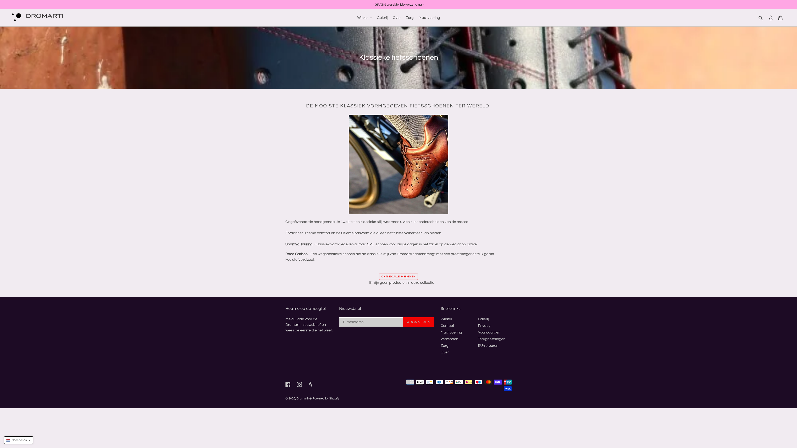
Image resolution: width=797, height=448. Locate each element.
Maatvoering (451, 332)
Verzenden (449, 339)
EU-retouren (488, 346)
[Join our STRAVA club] (312, 386)
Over (445, 352)
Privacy (484, 326)
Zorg (445, 346)
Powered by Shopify (326, 398)
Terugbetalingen (491, 339)
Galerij (483, 319)
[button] (18, 440)
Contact (447, 326)
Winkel (446, 319)
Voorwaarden (489, 332)
